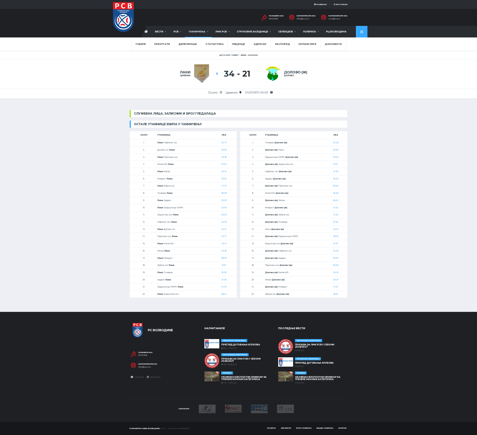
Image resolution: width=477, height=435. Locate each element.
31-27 (335, 243)
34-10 (335, 272)
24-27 (224, 286)
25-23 (224, 200)
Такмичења (197, 31)
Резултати (162, 43)
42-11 (224, 243)
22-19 (224, 222)
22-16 (224, 207)
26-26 (335, 193)
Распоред (282, 43)
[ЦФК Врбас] (285, 408)
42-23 (336, 142)
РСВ (176, 31)
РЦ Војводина (336, 31)
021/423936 (273, 19)
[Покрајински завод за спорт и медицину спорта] (207, 408)
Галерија (309, 31)
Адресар (260, 43)
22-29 (335, 250)
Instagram (341, 4)
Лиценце (238, 43)
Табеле (140, 43)
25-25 (224, 214)
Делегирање (188, 43)
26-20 (335, 265)
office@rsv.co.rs (303, 19)
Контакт (342, 428)
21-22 (335, 207)
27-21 (335, 164)
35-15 (335, 236)
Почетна (271, 428)
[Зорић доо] (233, 408)
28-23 (224, 258)
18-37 (335, 294)
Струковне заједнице (252, 31)
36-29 (224, 193)
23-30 (224, 250)
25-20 (224, 149)
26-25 (335, 178)
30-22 (335, 185)
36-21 (224, 294)
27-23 (223, 164)
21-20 (335, 214)
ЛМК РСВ (221, 31)
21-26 (224, 279)
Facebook (321, 4)
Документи (333, 43)
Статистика (214, 43)
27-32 (335, 222)
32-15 (224, 171)
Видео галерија (325, 428)
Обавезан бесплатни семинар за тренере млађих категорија (244, 378)
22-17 (224, 236)
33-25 (224, 178)
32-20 (224, 272)
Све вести (286, 428)
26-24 (336, 200)
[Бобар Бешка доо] (259, 408)
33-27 (335, 279)
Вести (159, 31)
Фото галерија (304, 428)
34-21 (224, 229)
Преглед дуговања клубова (240, 344)
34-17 (224, 142)
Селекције (285, 31)
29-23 (335, 157)
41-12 (224, 185)
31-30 (335, 171)
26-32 (335, 258)
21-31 (336, 286)
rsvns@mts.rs (334, 19)
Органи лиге (307, 43)
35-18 (224, 157)
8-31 (224, 265)
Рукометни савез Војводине (144, 428)
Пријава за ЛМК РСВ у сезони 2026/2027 (240, 359)
